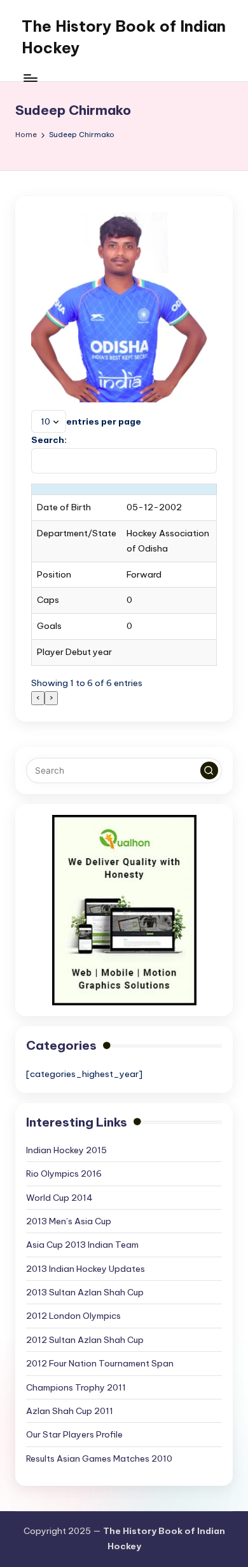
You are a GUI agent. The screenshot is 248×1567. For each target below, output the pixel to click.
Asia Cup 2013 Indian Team (82, 1244)
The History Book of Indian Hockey (124, 37)
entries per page (103, 421)
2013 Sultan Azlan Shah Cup (85, 1292)
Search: (49, 440)
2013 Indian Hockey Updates (85, 1268)
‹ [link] (37, 697)
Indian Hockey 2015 (66, 1150)
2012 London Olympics (73, 1315)
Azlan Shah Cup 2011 (69, 1411)
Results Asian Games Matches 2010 (99, 1458)
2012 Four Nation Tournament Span (100, 1363)
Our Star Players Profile (74, 1434)
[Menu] (30, 77)
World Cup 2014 (59, 1197)
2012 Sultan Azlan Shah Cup (85, 1340)
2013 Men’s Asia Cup (68, 1221)
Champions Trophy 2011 (76, 1387)
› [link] (51, 697)
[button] (209, 770)
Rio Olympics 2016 (64, 1173)
